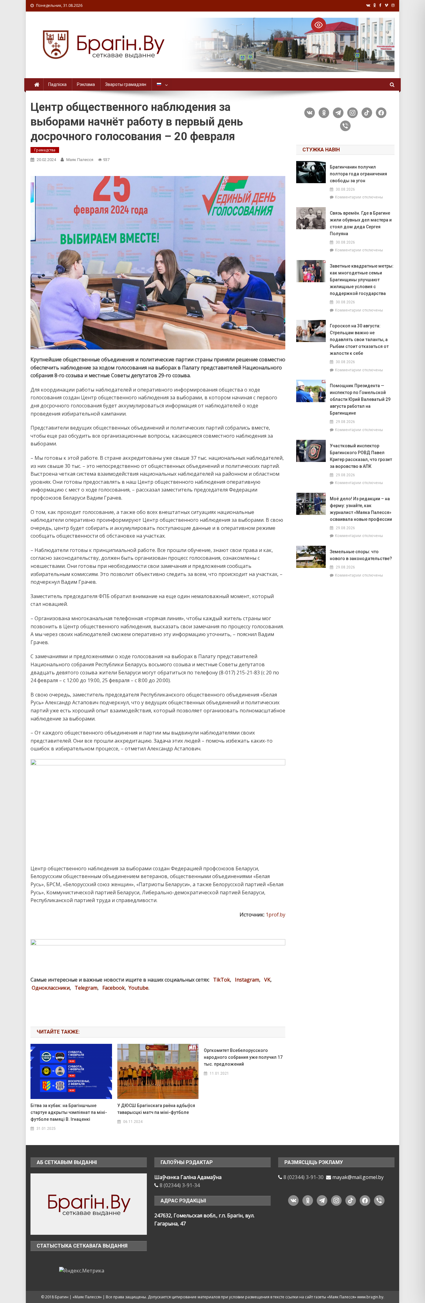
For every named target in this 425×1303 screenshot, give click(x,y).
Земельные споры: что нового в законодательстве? (361, 555)
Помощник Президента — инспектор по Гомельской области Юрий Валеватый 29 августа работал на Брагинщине (360, 399)
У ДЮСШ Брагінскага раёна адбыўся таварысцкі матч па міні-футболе (156, 1109)
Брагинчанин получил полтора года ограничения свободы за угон (358, 173)
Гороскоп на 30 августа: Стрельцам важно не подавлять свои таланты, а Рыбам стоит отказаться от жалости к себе (359, 339)
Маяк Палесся (79, 159)
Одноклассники (51, 987)
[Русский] (161, 84)
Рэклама (86, 84)
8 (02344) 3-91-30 (303, 1177)
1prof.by (275, 914)
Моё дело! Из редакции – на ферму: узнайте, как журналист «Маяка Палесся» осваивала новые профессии (361, 509)
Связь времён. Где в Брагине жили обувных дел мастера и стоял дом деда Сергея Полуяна (361, 223)
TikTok (221, 979)
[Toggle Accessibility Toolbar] (319, 25)
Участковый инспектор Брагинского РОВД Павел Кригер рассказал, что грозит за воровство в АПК (361, 456)
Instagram (247, 979)
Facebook (113, 987)
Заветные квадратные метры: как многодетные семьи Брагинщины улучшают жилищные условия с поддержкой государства (362, 280)
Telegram (86, 987)
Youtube (138, 987)
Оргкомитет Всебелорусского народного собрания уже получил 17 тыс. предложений (243, 1057)
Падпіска (57, 84)
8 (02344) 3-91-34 (180, 1185)
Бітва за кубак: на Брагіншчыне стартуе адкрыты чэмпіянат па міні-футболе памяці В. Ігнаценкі (68, 1112)
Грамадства (44, 150)
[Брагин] (88, 1203)
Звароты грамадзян (125, 84)
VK (267, 979)
